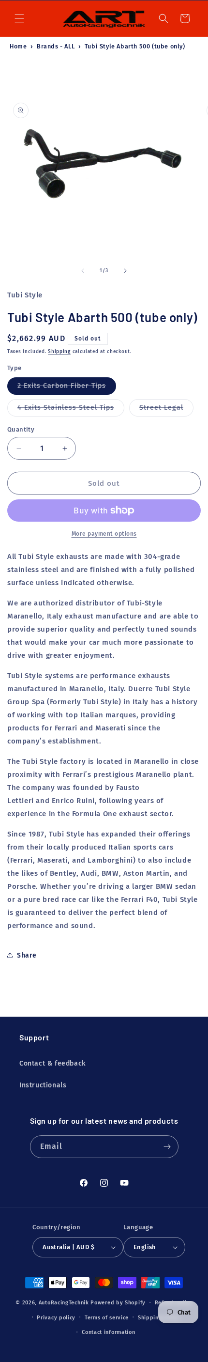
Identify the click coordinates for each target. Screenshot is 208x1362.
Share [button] (27, 955)
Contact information (108, 1332)
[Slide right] (125, 270)
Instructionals (42, 1085)
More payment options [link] (104, 533)
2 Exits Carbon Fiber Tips (66, 388)
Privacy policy (56, 1318)
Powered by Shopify (118, 1303)
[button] (19, 18)
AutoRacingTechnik (64, 1303)
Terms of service (107, 1318)
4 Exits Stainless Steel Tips (70, 410)
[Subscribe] (167, 1146)
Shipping (59, 352)
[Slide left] (82, 270)
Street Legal (166, 410)
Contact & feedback (52, 1063)
